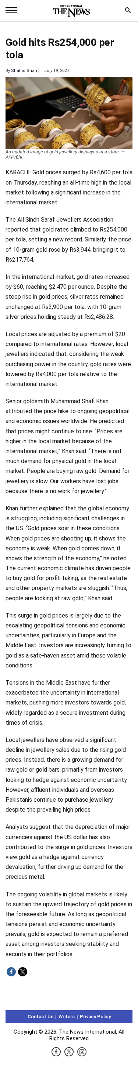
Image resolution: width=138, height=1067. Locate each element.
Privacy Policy (95, 1016)
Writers (67, 1016)
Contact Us (40, 1016)
